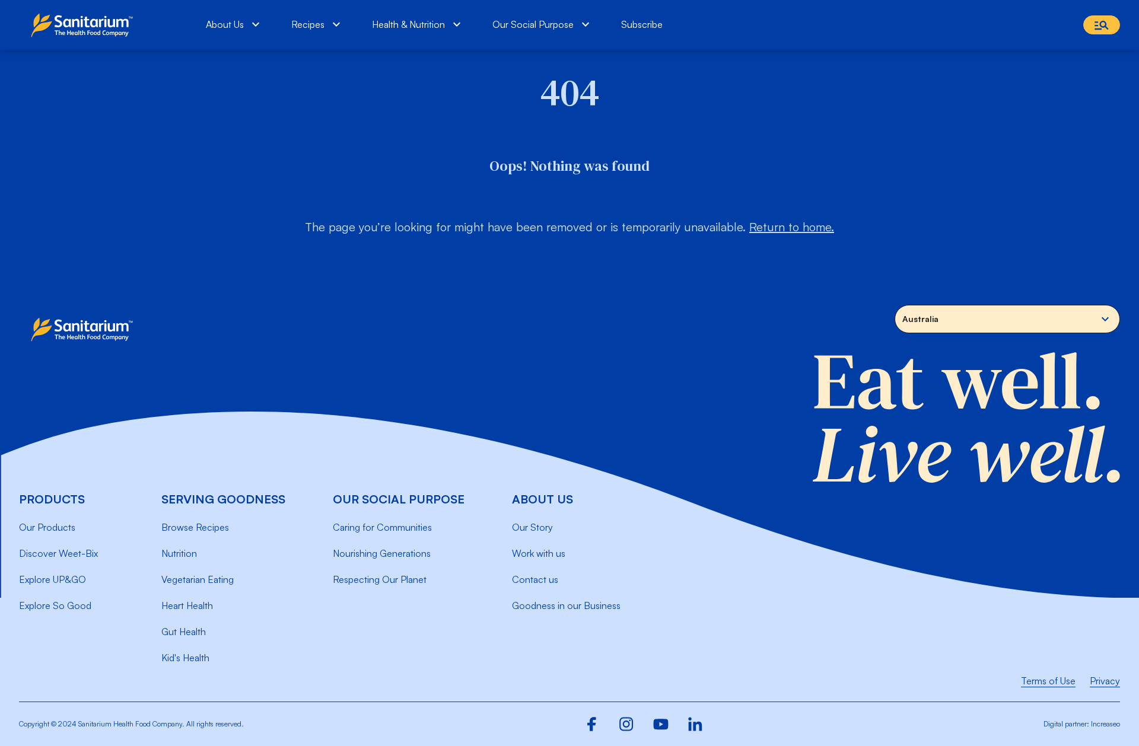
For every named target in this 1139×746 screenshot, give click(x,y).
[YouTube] (660, 724)
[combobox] (1007, 319)
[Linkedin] (695, 724)
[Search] (1101, 24)
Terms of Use (1048, 681)
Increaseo (1105, 723)
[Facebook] (592, 724)
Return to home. (791, 226)
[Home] (84, 25)
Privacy (1105, 681)
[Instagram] (626, 724)
